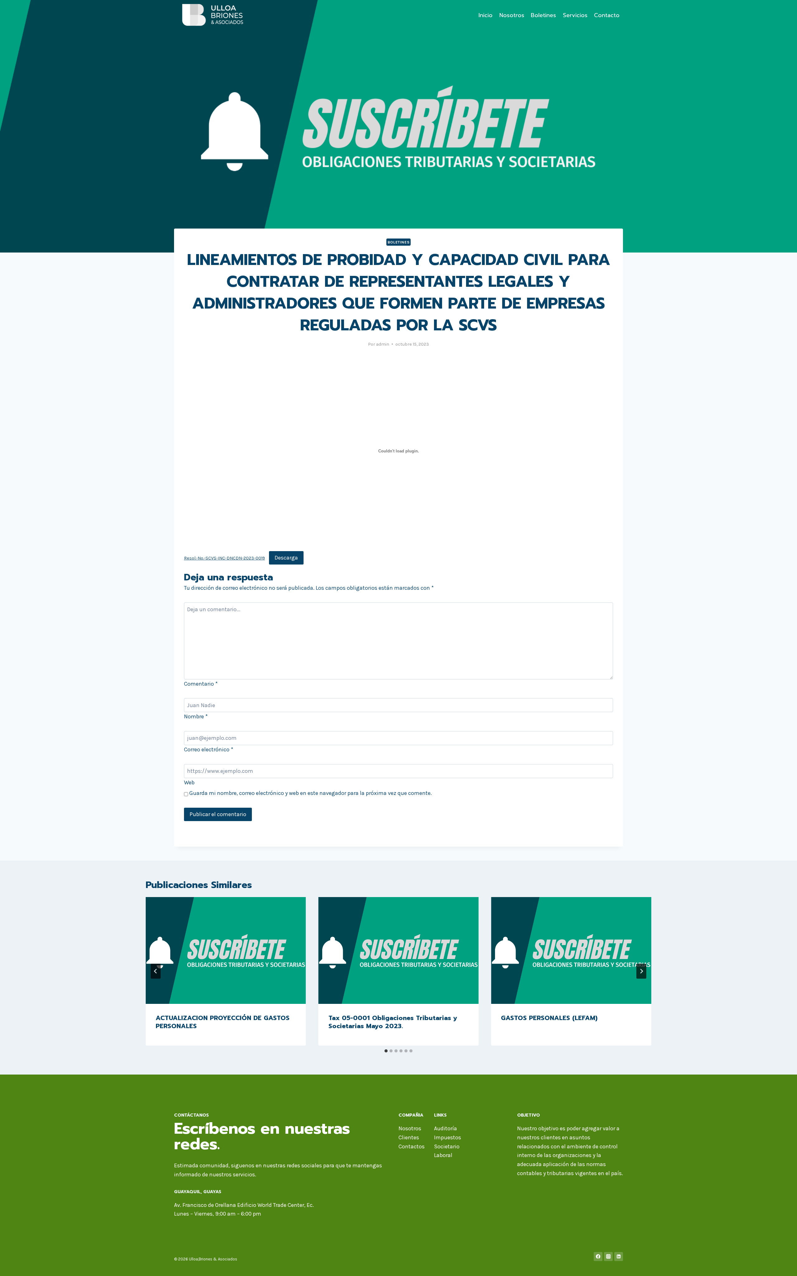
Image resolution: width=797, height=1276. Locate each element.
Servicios (575, 15)
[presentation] (226, 950)
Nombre (196, 716)
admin (382, 344)
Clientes (408, 1137)
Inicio (486, 15)
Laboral (443, 1155)
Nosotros (511, 15)
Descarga (286, 557)
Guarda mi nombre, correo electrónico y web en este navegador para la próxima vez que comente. (310, 793)
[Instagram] (608, 1256)
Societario (447, 1146)
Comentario (201, 683)
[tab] (386, 1050)
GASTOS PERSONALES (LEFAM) (549, 1018)
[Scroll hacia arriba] (783, 1265)
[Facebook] (598, 1256)
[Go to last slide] (156, 971)
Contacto (607, 15)
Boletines (543, 15)
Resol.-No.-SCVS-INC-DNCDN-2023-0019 (224, 558)
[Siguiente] (641, 971)
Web (189, 782)
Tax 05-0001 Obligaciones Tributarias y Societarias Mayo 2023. (392, 1022)
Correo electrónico (208, 749)
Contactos (411, 1146)
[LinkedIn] (618, 1256)
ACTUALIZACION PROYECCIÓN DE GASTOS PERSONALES (223, 1022)
